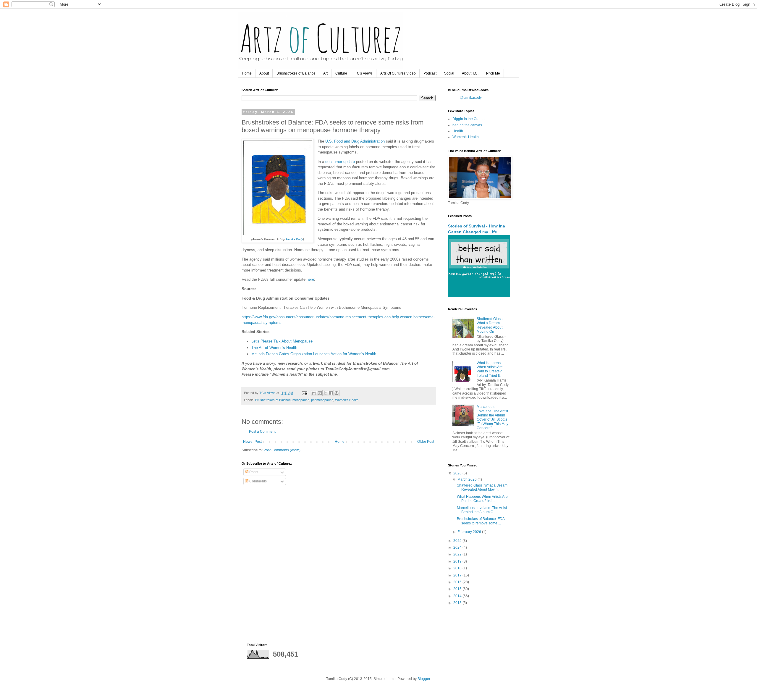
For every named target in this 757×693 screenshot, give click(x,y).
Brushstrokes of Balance (296, 73)
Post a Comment (262, 431)
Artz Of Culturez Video (398, 73)
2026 (457, 473)
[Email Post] (304, 393)
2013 (457, 603)
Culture (341, 73)
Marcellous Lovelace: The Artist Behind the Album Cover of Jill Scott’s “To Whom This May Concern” (492, 417)
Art (325, 73)
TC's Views (364, 73)
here (310, 279)
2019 (457, 561)
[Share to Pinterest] (336, 393)
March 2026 (467, 479)
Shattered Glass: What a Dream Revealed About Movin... (482, 487)
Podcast (429, 73)
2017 (457, 575)
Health (457, 131)
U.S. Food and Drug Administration (355, 141)
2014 (457, 596)
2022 (457, 554)
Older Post (425, 442)
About (264, 73)
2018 (457, 568)
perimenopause (322, 400)
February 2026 (469, 532)
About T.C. (470, 73)
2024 (457, 547)
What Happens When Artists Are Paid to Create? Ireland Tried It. (490, 369)
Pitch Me (493, 73)
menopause (300, 400)
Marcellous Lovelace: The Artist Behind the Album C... (482, 510)
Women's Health (346, 400)
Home (247, 73)
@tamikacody (471, 98)
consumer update (340, 161)
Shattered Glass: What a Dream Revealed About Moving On (490, 325)
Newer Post (252, 442)
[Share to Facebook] (331, 393)
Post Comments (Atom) (281, 450)
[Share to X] (325, 393)
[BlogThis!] (320, 393)
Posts (253, 472)
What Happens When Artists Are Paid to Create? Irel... (482, 499)
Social (449, 73)
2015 (457, 589)
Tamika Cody (294, 239)
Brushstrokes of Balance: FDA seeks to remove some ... (480, 521)
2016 (457, 582)
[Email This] (314, 393)
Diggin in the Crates (468, 119)
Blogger (424, 679)
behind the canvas (467, 125)
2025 (457, 541)
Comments (257, 481)
